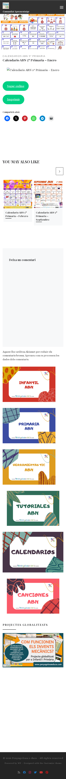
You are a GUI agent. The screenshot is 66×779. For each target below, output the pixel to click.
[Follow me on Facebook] (24, 772)
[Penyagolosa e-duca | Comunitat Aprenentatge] (6, 5)
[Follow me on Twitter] (35, 772)
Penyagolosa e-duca (24, 758)
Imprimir (13, 99)
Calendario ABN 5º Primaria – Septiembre (46, 216)
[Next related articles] (59, 171)
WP (19, 763)
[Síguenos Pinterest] (47, 772)
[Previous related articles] (51, 171)
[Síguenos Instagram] (30, 772)
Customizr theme (53, 763)
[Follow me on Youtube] (41, 772)
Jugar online (15, 86)
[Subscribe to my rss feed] (19, 772)
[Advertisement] (33, 707)
